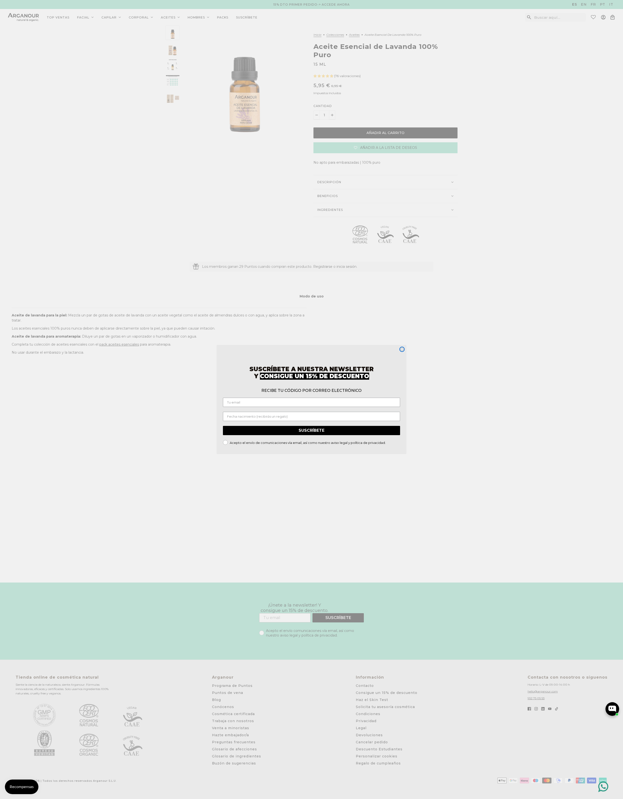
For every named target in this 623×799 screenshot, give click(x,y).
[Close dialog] (402, 349)
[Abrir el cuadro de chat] (612, 709)
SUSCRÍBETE (311, 430)
